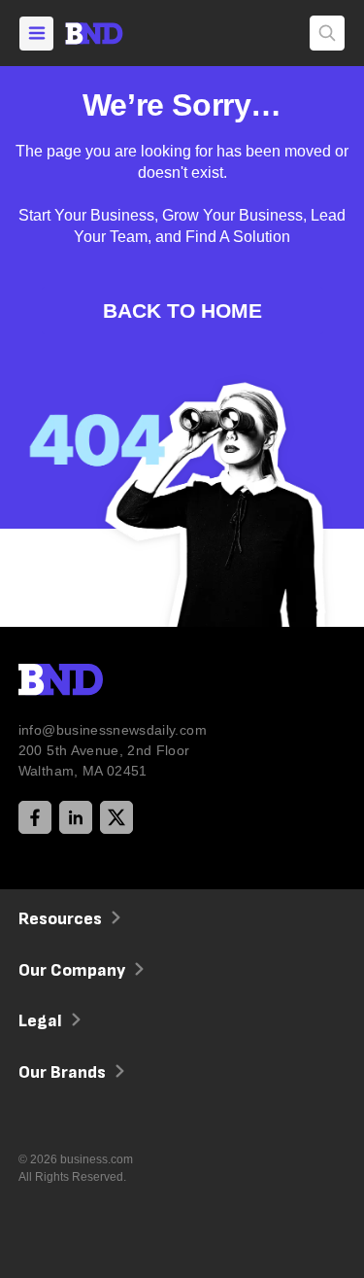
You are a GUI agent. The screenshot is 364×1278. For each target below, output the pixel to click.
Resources (60, 919)
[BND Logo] (100, 682)
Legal (40, 1021)
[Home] (111, 34)
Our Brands (62, 1072)
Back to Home (182, 310)
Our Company (71, 970)
